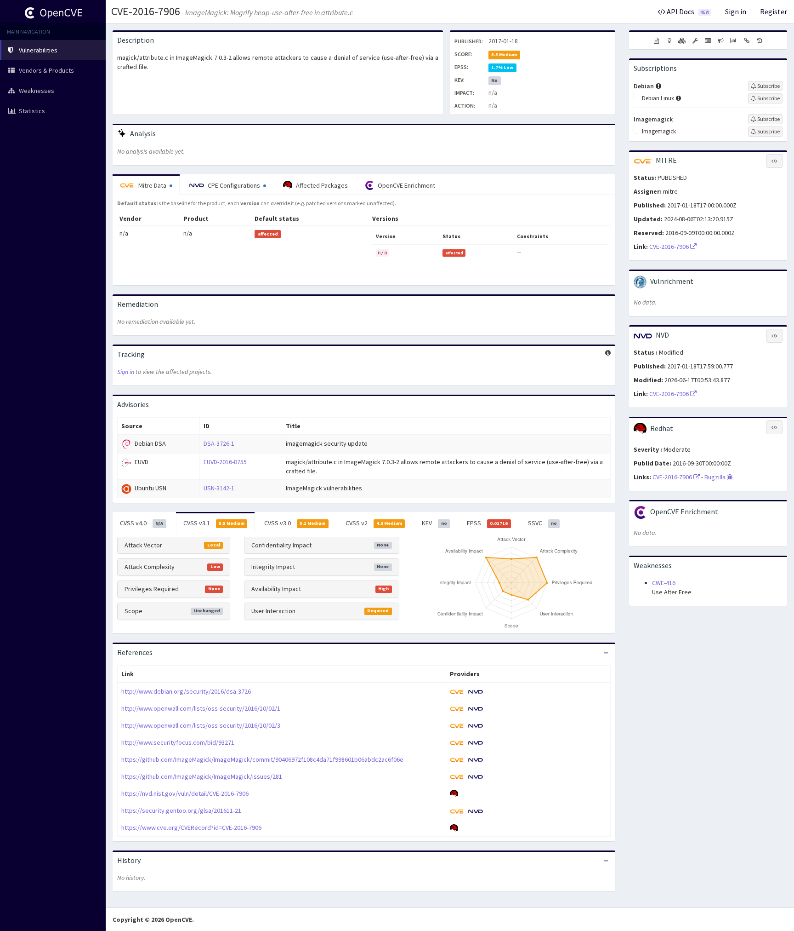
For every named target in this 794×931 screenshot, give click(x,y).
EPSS (487, 523)
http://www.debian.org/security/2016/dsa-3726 (186, 691)
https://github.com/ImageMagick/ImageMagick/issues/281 (201, 776)
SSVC (542, 523)
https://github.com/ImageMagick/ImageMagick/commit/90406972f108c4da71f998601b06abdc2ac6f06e (262, 759)
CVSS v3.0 (294, 523)
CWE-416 (663, 583)
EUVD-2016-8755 (225, 462)
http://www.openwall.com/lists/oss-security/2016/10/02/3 (200, 725)
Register (773, 11)
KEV (434, 523)
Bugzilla (715, 477)
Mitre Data (152, 185)
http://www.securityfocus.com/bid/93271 (177, 742)
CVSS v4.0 (141, 523)
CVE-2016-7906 (145, 11)
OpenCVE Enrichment (405, 185)
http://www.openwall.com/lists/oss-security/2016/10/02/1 (200, 708)
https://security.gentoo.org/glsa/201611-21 (181, 810)
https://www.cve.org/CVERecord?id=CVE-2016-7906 (191, 827)
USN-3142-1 (219, 488)
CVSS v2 (374, 523)
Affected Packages (321, 185)
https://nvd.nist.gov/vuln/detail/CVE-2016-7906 (185, 793)
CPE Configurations (233, 185)
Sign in (735, 11)
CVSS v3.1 (213, 523)
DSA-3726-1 (219, 443)
